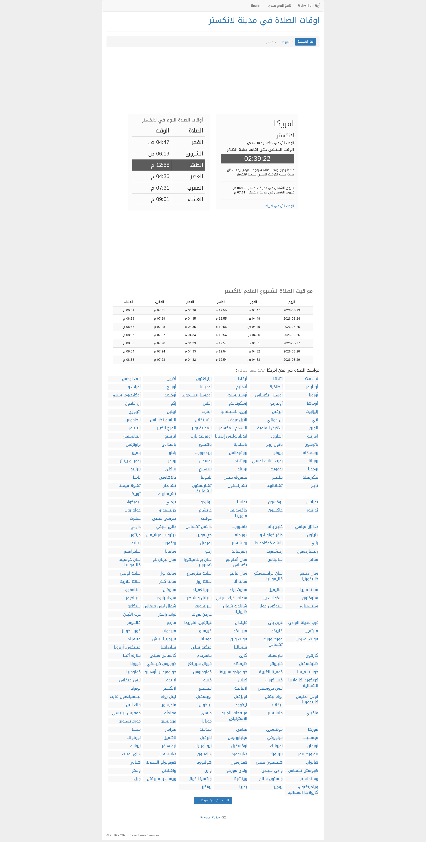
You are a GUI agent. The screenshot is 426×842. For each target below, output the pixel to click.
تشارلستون (237, 486)
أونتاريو (276, 403)
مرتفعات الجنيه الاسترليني (234, 716)
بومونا (313, 469)
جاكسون (275, 510)
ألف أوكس (131, 379)
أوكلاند (170, 395)
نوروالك (276, 746)
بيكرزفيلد (310, 477)
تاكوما (206, 477)
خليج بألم (275, 527)
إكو (173, 403)
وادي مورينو (236, 771)
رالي (314, 543)
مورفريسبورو (130, 721)
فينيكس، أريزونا (127, 647)
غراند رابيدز (167, 614)
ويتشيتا (240, 779)
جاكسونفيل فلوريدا (237, 513)
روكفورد (169, 543)
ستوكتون (310, 598)
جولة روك (132, 510)
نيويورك (276, 754)
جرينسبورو (167, 510)
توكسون (275, 502)
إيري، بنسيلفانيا (234, 412)
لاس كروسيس (270, 688)
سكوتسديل (273, 598)
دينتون (135, 535)
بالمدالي (169, 445)
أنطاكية (276, 387)
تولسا (242, 502)
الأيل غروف (237, 420)
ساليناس (275, 560)
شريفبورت (203, 606)
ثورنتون (312, 510)
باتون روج (274, 445)
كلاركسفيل (308, 664)
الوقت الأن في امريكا (279, 206)
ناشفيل (170, 738)
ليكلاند (277, 705)
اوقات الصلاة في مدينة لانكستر (264, 20)
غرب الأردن (132, 614)
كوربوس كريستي (161, 664)
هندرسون (239, 762)
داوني (135, 527)
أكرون (171, 379)
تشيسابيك (167, 494)
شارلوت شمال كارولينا (235, 609)
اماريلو (312, 436)
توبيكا (135, 494)
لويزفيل (240, 697)
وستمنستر (309, 779)
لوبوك (136, 688)
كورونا (135, 664)
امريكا (286, 42)
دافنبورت (239, 527)
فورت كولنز (131, 631)
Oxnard (311, 379)
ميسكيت (310, 738)
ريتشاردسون (307, 551)
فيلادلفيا (168, 647)
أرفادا (242, 379)
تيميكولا (133, 502)
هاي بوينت (131, 754)
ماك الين (133, 705)
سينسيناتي (308, 606)
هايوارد (312, 762)
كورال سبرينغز (200, 664)
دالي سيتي (166, 527)
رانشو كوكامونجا (269, 543)
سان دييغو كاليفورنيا (309, 576)
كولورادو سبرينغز (232, 672)
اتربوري (135, 412)
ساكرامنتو (132, 551)
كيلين (242, 680)
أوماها (312, 403)
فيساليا (240, 647)
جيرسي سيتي (164, 519)
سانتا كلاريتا (130, 582)
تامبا (137, 477)
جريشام (205, 510)
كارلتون (312, 656)
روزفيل (206, 543)
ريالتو (136, 543)
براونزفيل (133, 445)
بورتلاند (241, 461)
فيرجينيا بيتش (164, 639)
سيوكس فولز (271, 606)
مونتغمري (274, 730)
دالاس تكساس (199, 527)
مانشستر (275, 713)
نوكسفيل (239, 746)
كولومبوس (202, 672)
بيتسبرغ (205, 469)
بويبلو (242, 469)
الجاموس (133, 420)
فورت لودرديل (306, 639)
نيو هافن (168, 746)
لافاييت (240, 688)
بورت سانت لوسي (267, 461)
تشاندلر (170, 486)
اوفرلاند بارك (201, 436)
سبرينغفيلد (202, 590)
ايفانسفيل (132, 436)
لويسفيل (204, 697)
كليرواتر (276, 664)
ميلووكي (275, 738)
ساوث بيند (238, 590)
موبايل (206, 721)
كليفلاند (240, 664)
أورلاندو (134, 387)
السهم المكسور (233, 428)
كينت (207, 680)
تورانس (312, 502)
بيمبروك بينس (235, 477)
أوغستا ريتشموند (197, 395)
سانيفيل (275, 590)
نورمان (312, 746)
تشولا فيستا (129, 486)
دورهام (241, 535)
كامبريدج (204, 656)
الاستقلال (203, 420)
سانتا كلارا (167, 582)
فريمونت (169, 631)
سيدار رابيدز (166, 598)
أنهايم (241, 387)
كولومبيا (133, 672)
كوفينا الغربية (271, 672)
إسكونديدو (238, 403)
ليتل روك (168, 697)
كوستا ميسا (307, 672)
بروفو (278, 453)
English (256, 6)
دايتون (312, 535)
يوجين (277, 787)
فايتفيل (311, 631)
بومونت (276, 469)
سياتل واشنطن (198, 598)
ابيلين (171, 412)
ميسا (136, 730)
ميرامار (170, 730)
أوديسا (206, 387)
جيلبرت (135, 519)
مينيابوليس (237, 738)
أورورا (313, 395)
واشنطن (169, 771)
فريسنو (205, 631)
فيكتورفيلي (201, 647)
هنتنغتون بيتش (269, 762)
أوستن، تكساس (269, 395)
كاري (243, 656)
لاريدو (171, 680)
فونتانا (206, 639)
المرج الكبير (166, 428)
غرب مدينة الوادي (303, 623)
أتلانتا (278, 379)
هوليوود (204, 762)
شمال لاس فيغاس (159, 606)
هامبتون (204, 754)
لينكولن (205, 705)
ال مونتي (275, 420)
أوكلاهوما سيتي (126, 395)
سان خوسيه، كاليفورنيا (130, 562)
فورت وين (238, 639)
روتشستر (239, 543)
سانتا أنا (240, 582)
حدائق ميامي (306, 527)
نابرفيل (206, 738)
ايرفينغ (170, 436)
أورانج (171, 387)
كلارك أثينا (132, 656)
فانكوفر (134, 623)
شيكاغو (134, 606)
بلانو (172, 453)
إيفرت (207, 412)
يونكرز (207, 787)
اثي (315, 420)
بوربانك (312, 461)
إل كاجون (133, 403)
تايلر (314, 486)
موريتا (313, 730)
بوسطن (205, 461)
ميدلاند (206, 730)
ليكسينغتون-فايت (125, 697)
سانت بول (168, 573)
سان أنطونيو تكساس (236, 562)
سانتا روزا (203, 582)
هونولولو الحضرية (161, 762)
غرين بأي (275, 623)
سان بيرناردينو (164, 560)
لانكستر (169, 688)
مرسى (206, 713)
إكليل (207, 403)
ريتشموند (274, 551)
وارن (208, 771)
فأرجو (171, 623)
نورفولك (134, 738)
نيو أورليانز (203, 746)
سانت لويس (130, 573)
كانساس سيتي (163, 656)
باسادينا (240, 445)
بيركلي (170, 469)
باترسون (311, 445)
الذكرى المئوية (270, 428)
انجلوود (276, 436)
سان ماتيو (238, 573)
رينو (208, 551)
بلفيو (136, 453)
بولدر (172, 461)
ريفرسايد (239, 551)
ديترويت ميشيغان (161, 535)
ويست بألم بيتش (161, 779)
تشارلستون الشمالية (202, 488)
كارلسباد (275, 656)
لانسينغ (205, 688)
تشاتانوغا (274, 486)
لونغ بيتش (274, 697)
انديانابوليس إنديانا (231, 436)
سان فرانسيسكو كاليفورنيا (268, 576)
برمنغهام (310, 453)
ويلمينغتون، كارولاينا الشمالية (303, 790)
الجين (313, 428)
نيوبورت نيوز (308, 754)
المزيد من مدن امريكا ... (213, 800)
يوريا (243, 787)
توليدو (206, 502)
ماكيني (312, 713)
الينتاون (134, 428)
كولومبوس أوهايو (160, 672)
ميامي (241, 730)
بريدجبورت (203, 453)
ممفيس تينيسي (126, 713)
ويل (137, 779)
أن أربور (312, 387)
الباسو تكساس (163, 420)
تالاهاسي (167, 477)
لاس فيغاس (130, 680)
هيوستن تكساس (303, 771)
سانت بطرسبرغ (199, 573)
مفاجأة (170, 713)
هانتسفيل (167, 754)
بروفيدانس (238, 453)
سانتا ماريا (309, 590)
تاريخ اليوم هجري (279, 6)
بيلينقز (277, 477)
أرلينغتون (204, 379)
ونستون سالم (271, 779)
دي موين (204, 535)
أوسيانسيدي (236, 395)
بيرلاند (136, 469)
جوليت (206, 519)
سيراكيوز (133, 598)
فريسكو (240, 631)
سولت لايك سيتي (231, 598)
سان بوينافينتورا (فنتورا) (198, 562)
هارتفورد (239, 754)
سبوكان (169, 590)
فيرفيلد (134, 639)
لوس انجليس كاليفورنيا (307, 699)
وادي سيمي (272, 771)
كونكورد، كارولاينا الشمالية (303, 683)
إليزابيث (312, 412)
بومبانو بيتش (129, 461)
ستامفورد (132, 590)
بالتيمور (205, 445)
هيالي (135, 762)
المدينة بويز (202, 428)
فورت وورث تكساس (273, 642)
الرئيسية (304, 42)
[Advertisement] (213, 83)
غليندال (241, 623)
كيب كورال (274, 680)
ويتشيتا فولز (200, 779)
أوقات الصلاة (309, 6)
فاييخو (277, 631)
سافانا (170, 551)
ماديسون (168, 705)
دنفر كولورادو (271, 535)
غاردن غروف (201, 614)
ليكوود (241, 705)
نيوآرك (135, 746)
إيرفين (277, 412)
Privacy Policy (210, 817)
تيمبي (171, 502)
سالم (313, 560)
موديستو (168, 721)
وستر (136, 771)
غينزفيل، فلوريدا (198, 623)
